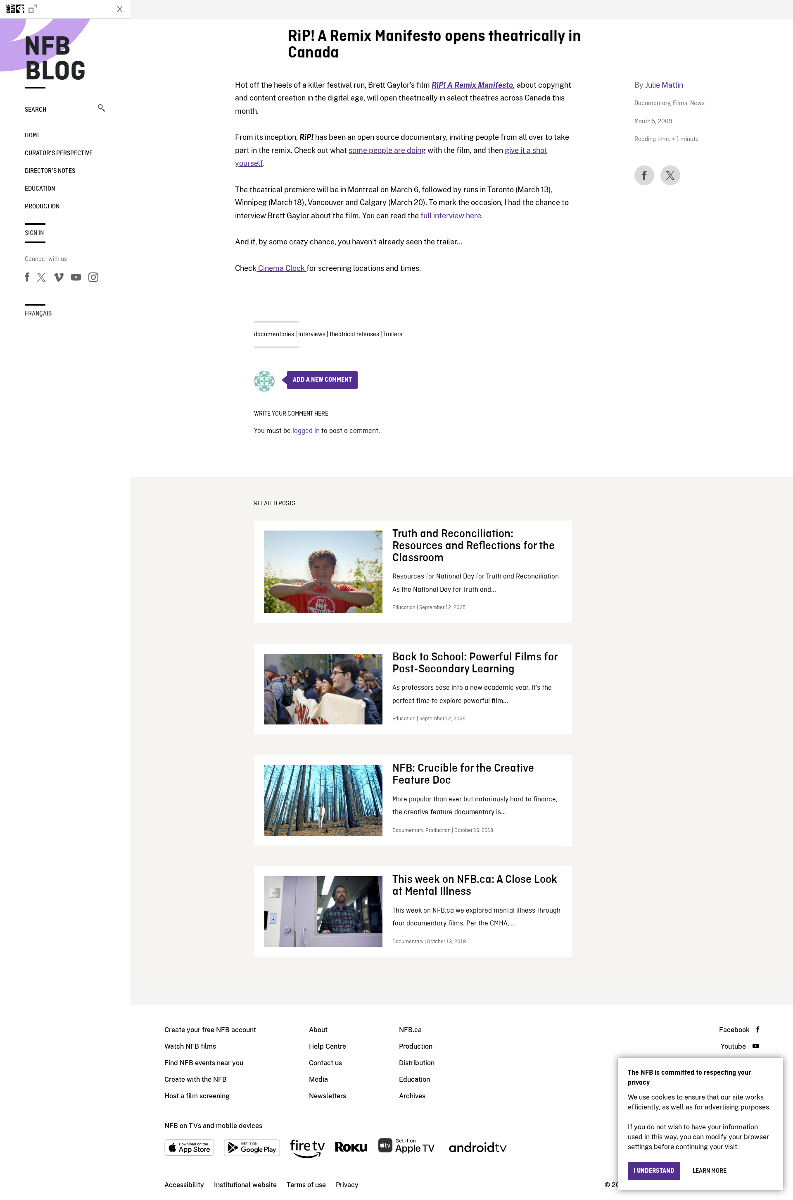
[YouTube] (76, 279)
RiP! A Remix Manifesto (472, 85)
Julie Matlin (664, 85)
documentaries (274, 334)
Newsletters (327, 1096)
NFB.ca (410, 1030)
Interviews (311, 334)
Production (42, 206)
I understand (654, 1171)
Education (40, 189)
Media (318, 1079)
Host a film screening (197, 1096)
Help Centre (327, 1046)
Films (680, 104)
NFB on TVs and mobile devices (213, 1126)
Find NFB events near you (203, 1063)
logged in (306, 431)
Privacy (347, 1185)
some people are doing (387, 150)
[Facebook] (27, 279)
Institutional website (245, 1185)
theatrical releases (354, 334)
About (318, 1030)
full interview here (450, 215)
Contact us (325, 1063)
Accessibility (184, 1185)
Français (38, 314)
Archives (412, 1096)
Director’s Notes (50, 171)
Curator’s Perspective (59, 153)
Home (32, 135)
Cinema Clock (281, 268)
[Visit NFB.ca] (54, 9)
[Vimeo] (59, 279)
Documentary (652, 104)
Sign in (34, 233)
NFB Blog (55, 59)
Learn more (710, 1171)
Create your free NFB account (210, 1030)
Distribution (416, 1063)
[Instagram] (93, 279)
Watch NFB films (190, 1046)
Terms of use (306, 1185)
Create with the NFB (195, 1079)
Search (36, 110)
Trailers (392, 334)
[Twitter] (41, 279)
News (697, 104)
